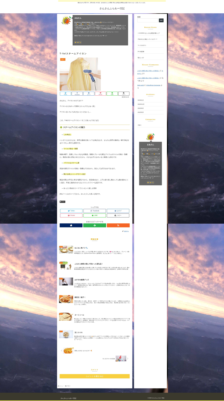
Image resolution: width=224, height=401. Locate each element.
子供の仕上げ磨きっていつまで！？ (147, 39)
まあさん (77, 18)
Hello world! (140, 85)
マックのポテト (142, 45)
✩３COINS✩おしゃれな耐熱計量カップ (149, 33)
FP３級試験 (141, 51)
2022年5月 (141, 112)
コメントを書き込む (95, 376)
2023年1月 (141, 100)
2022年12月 (141, 104)
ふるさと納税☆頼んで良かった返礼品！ (148, 70)
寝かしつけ (141, 57)
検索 (139, 17)
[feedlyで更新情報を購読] (78, 42)
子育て (63, 201)
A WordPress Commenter (153, 85)
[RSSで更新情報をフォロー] (80, 42)
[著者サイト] (75, 42)
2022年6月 (141, 108)
